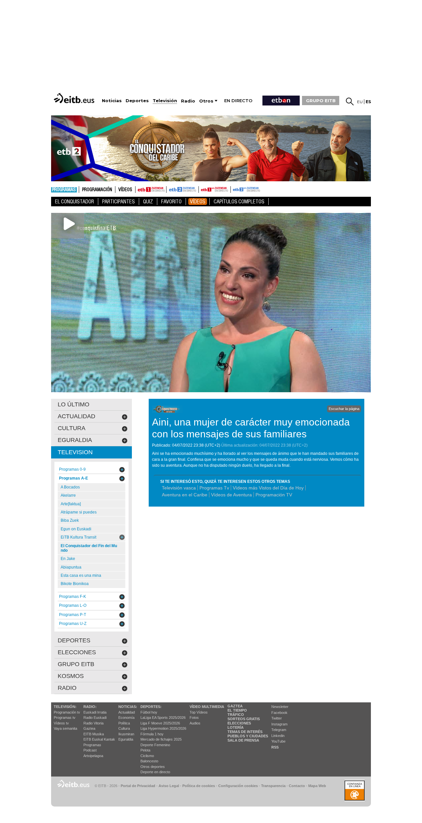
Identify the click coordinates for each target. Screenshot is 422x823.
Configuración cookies (238, 786)
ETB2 (182, 189)
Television (75, 452)
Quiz (148, 201)
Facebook (279, 713)
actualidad (76, 416)
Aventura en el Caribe (184, 494)
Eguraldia (125, 739)
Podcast (90, 750)
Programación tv (67, 712)
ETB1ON (202, 188)
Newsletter (279, 707)
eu (360, 101)
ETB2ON (234, 188)
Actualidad (126, 712)
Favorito (171, 201)
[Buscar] (350, 101)
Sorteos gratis (243, 719)
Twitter (276, 718)
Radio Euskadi (94, 718)
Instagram (279, 724)
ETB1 (150, 189)
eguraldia (75, 440)
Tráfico (235, 715)
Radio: (90, 707)
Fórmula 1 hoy (152, 734)
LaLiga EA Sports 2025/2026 (163, 718)
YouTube (278, 741)
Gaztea (89, 728)
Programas (64, 189)
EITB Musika (93, 734)
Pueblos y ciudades (247, 736)
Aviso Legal (169, 786)
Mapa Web (317, 786)
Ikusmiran (126, 734)
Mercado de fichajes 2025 (161, 739)
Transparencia (273, 786)
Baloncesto (149, 761)
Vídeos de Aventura (231, 494)
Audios (195, 723)
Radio (67, 688)
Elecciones (239, 723)
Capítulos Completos (239, 201)
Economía (126, 718)
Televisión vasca (179, 487)
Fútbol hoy (148, 712)
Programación (97, 189)
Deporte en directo (155, 772)
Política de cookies (198, 786)
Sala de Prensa (243, 740)
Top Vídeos (199, 712)
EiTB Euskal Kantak (99, 739)
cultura (71, 428)
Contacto (297, 786)
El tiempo (237, 710)
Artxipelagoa (93, 756)
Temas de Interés (244, 732)
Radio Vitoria (93, 723)
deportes (74, 640)
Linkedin (278, 736)
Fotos (194, 718)
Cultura (124, 728)
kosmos (71, 676)
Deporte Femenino (155, 745)
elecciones (77, 652)
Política (124, 723)
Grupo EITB (76, 664)
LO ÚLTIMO (73, 404)
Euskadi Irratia (94, 712)
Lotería (235, 727)
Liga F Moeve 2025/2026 (160, 723)
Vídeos (125, 189)
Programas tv (64, 718)
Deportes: (151, 707)
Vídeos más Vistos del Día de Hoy (268, 487)
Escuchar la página (344, 409)
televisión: (65, 707)
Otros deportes (152, 767)
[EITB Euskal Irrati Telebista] (75, 98)
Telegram (278, 730)
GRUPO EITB (321, 100)
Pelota (145, 750)
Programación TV (274, 494)
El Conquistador (74, 201)
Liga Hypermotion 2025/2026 (163, 728)
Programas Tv (214, 487)
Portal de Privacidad (138, 786)
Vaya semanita (65, 728)
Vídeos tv (61, 723)
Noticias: (127, 707)
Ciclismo (147, 756)
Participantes (118, 201)
